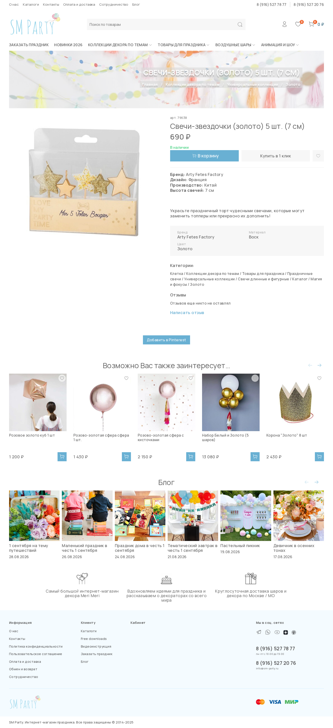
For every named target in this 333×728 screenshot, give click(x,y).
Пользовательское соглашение (35, 654)
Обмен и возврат (23, 669)
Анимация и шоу (278, 44)
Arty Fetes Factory (196, 237)
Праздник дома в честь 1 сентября (140, 548)
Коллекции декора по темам (118, 44)
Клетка (176, 273)
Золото (293, 84)
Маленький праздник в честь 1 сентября (84, 548)
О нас (14, 4)
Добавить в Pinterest (166, 339)
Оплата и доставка (79, 4)
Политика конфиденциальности (36, 646)
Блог (136, 4)
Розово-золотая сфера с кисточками (161, 437)
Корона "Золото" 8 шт (286, 435)
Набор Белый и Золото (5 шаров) (225, 437)
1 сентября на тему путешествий (28, 548)
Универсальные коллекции (252, 84)
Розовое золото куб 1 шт (32, 435)
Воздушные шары (233, 44)
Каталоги (31, 4)
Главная (150, 84)
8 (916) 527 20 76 (309, 4)
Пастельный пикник (240, 545)
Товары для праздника (182, 44)
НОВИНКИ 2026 (68, 44)
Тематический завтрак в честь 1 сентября (193, 548)
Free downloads (94, 639)
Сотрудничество (113, 4)
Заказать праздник (29, 44)
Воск (254, 237)
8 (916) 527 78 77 (272, 4)
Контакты (51, 4)
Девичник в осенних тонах (293, 548)
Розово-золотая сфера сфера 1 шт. (101, 437)
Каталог (299, 278)
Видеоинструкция (96, 646)
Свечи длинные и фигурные (263, 278)
